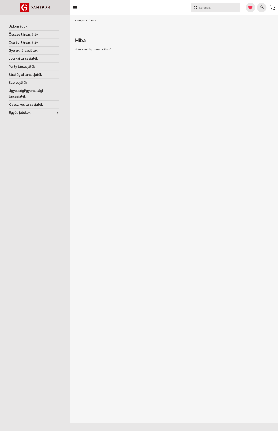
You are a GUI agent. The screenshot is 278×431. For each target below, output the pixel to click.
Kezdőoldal (81, 20)
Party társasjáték (22, 66)
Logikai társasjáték (23, 58)
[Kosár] (271, 7)
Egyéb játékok (19, 113)
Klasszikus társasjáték (26, 104)
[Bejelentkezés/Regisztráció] (261, 7)
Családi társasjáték (23, 42)
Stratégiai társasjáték (25, 75)
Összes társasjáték (23, 34)
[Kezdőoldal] (35, 7)
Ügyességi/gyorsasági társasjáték (26, 94)
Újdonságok (18, 26)
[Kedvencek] (250, 7)
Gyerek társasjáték (23, 50)
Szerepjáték (18, 83)
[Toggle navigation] (74, 7)
